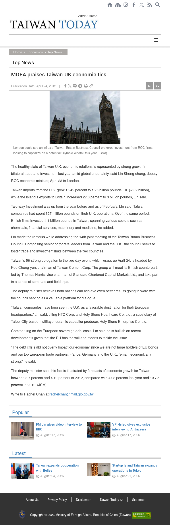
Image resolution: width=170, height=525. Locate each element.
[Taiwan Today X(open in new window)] (141, 4)
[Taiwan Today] (54, 24)
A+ (157, 85)
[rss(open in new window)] (149, 4)
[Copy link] (91, 85)
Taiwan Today (110, 499)
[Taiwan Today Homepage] (109, 4)
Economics (35, 52)
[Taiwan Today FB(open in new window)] (133, 4)
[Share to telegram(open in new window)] (80, 85)
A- (149, 85)
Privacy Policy (57, 499)
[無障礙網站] (141, 514)
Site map (138, 499)
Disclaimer (83, 499)
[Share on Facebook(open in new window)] (65, 85)
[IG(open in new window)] (125, 4)
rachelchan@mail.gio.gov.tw (71, 394)
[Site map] (117, 4)
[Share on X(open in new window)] (70, 85)
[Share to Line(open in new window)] (74, 85)
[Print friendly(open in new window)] (86, 85)
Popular (20, 412)
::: (10, 11)
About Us (32, 499)
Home (17, 52)
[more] (156, 40)
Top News (54, 52)
